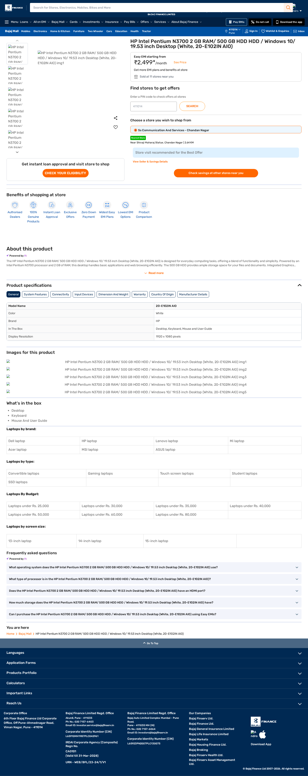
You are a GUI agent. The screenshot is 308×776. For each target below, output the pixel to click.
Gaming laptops (100, 473)
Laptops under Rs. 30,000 (102, 506)
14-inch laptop (89, 541)
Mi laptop (237, 441)
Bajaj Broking (198, 750)
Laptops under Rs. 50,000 (28, 514)
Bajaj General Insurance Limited (211, 729)
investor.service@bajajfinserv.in (95, 725)
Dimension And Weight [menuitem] (113, 294)
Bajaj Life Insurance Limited (209, 734)
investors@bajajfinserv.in (153, 732)
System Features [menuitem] (35, 294)
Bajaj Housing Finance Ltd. (207, 744)
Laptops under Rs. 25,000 (28, 506)
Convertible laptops (23, 473)
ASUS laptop (165, 450)
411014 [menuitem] (233, 29)
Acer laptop (17, 450)
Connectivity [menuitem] (60, 294)
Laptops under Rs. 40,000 (250, 506)
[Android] (254, 734)
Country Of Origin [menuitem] (162, 294)
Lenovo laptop (167, 441)
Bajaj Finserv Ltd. (201, 718)
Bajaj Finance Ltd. (201, 723)
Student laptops (244, 473)
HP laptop (89, 441)
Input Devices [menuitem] (84, 294)
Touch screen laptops (177, 473)
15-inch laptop (156, 541)
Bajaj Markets (198, 739)
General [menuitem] (13, 294)
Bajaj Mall (25, 634)
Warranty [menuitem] (140, 294)
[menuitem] (235, 31)
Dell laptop (16, 441)
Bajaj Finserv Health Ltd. (206, 755)
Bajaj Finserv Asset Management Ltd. (212, 762)
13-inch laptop (19, 541)
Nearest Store (138, 138)
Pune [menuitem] (232, 32)
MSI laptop (90, 450)
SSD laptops (17, 482)
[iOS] (262, 734)
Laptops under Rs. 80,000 (176, 514)
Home (10, 634)
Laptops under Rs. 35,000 (176, 506)
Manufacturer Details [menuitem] (193, 294)
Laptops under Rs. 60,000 (102, 514)
